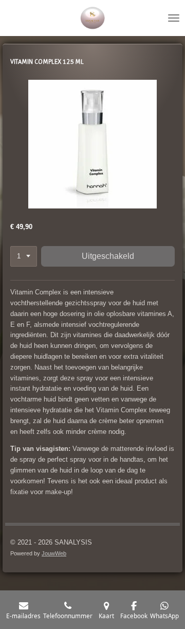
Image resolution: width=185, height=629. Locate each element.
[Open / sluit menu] (173, 18)
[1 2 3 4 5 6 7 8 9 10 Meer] (23, 256)
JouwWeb (54, 553)
